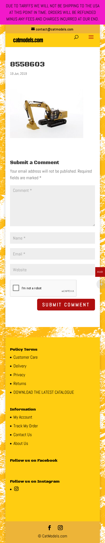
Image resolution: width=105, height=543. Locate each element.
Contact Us (22, 434)
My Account (22, 417)
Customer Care (25, 357)
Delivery (19, 366)
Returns (19, 383)
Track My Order (25, 426)
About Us (20, 443)
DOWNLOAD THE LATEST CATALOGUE (43, 392)
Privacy (19, 374)
